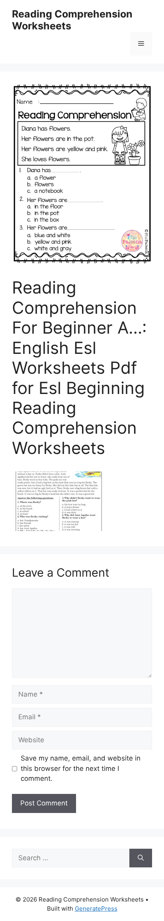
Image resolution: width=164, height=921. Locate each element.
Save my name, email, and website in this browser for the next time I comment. (81, 768)
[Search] (140, 858)
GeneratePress (96, 908)
